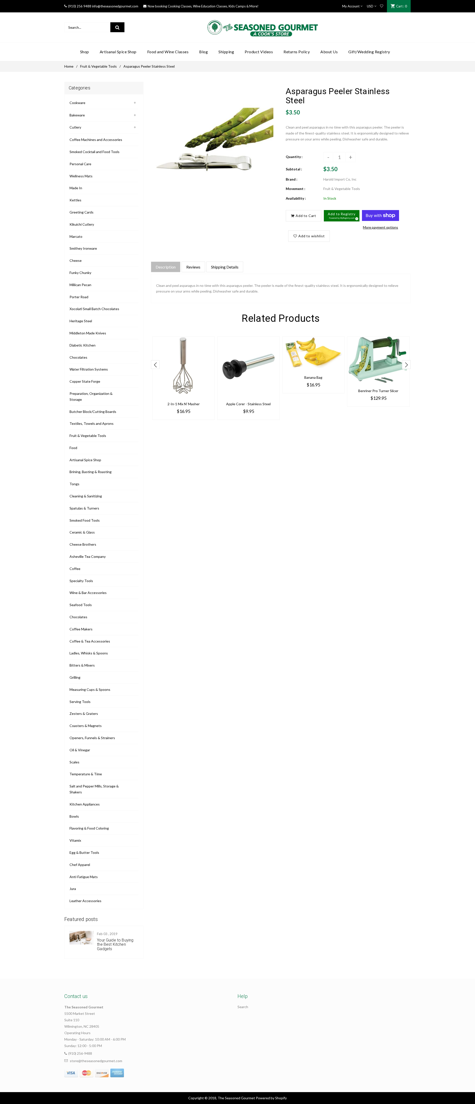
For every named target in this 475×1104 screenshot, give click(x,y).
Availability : (296, 198)
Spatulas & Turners (84, 508)
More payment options (380, 227)
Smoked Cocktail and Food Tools (94, 152)
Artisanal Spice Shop (85, 460)
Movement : (295, 189)
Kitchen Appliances (85, 804)
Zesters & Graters (84, 713)
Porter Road (79, 297)
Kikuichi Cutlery (82, 224)
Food (73, 448)
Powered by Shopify (271, 1098)
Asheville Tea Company (88, 556)
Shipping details (224, 267)
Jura (73, 889)
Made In (76, 188)
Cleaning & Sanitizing (86, 496)
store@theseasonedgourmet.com (96, 1061)
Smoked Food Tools (85, 520)
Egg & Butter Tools (84, 852)
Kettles (75, 200)
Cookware (77, 103)
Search (243, 1007)
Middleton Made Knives (88, 333)
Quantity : (294, 157)
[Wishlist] (381, 6)
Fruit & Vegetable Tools (98, 66)
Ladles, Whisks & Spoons (89, 653)
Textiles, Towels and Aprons (92, 423)
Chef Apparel (80, 864)
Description (166, 267)
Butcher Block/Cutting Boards (93, 411)
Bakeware (77, 115)
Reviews (193, 267)
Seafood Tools (81, 605)
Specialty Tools (81, 581)
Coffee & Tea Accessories (90, 641)
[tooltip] (356, 218)
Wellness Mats (81, 176)
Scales (74, 762)
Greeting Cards (82, 212)
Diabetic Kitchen (82, 345)
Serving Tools (80, 702)
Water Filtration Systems (89, 369)
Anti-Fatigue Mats (84, 877)
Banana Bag (313, 377)
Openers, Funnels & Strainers (92, 738)
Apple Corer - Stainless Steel (248, 404)
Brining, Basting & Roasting (91, 472)
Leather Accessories (85, 901)
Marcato (76, 236)
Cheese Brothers (83, 544)
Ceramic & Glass (82, 532)
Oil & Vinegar (80, 750)
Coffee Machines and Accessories (96, 139)
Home (68, 66)
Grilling (75, 677)
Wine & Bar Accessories (88, 593)
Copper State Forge (85, 381)
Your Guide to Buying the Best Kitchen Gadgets (115, 944)
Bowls (74, 816)
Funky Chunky (80, 272)
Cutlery (75, 127)
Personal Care (80, 164)
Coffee (75, 568)
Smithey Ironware (83, 248)
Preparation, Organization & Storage (91, 396)
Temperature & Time (86, 774)
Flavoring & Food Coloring (89, 828)
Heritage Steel (81, 321)
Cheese (76, 260)
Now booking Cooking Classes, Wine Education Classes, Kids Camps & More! (203, 6)
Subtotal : (294, 169)
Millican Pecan (80, 285)
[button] (341, 215)
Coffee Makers (81, 629)
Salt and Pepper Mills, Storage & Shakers (94, 789)
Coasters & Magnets (86, 726)
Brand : (291, 179)
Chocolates (78, 357)
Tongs (74, 484)
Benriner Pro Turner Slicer (378, 391)
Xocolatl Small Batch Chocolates (94, 309)
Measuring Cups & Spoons (90, 689)
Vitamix (75, 840)
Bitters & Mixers (82, 665)
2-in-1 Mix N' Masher (183, 404)
